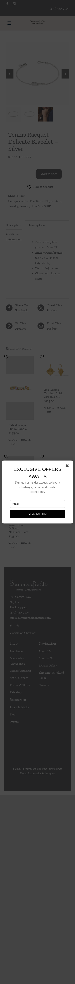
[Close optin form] (68, 466)
